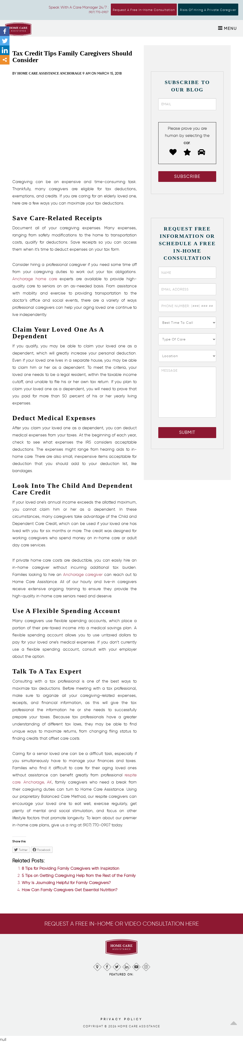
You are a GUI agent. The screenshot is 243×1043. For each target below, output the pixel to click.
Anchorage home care (34, 278)
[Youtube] (136, 966)
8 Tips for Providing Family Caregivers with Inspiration (70, 868)
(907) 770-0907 (98, 12)
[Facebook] (4, 31)
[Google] (97, 966)
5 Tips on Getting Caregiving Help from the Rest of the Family (79, 875)
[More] (4, 60)
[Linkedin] (4, 50)
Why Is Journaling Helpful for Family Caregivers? (66, 882)
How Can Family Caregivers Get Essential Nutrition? (69, 889)
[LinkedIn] (126, 966)
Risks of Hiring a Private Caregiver (208, 10)
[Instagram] (146, 966)
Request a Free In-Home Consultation (144, 10)
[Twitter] (4, 40)
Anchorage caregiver (83, 574)
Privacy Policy (122, 1019)
